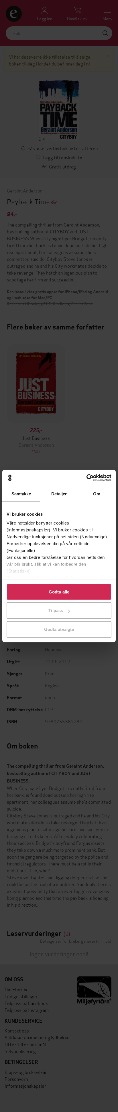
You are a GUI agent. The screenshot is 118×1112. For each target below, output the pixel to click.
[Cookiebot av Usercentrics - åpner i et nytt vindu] (86, 478)
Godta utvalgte (59, 629)
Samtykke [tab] (21, 493)
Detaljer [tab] (59, 493)
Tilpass (55, 610)
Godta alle (59, 591)
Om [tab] (96, 493)
